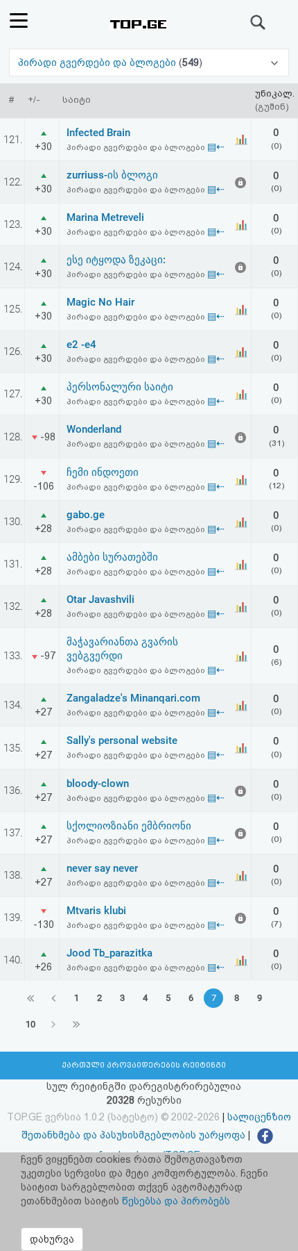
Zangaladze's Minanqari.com (133, 698)
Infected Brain (98, 132)
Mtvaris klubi (96, 910)
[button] (148, 62)
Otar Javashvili (100, 599)
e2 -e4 (81, 344)
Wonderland (94, 429)
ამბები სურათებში (112, 557)
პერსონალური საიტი (120, 387)
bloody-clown (98, 783)
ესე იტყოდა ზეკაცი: (116, 260)
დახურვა (52, 1239)
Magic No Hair (100, 302)
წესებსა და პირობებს (176, 1201)
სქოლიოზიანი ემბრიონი (129, 826)
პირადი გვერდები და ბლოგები (98, 62)
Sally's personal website (122, 740)
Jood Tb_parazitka (109, 953)
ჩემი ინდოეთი (103, 472)
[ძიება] (258, 22)
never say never (102, 868)
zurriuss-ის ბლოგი (112, 175)
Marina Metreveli (105, 217)
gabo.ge (86, 514)
